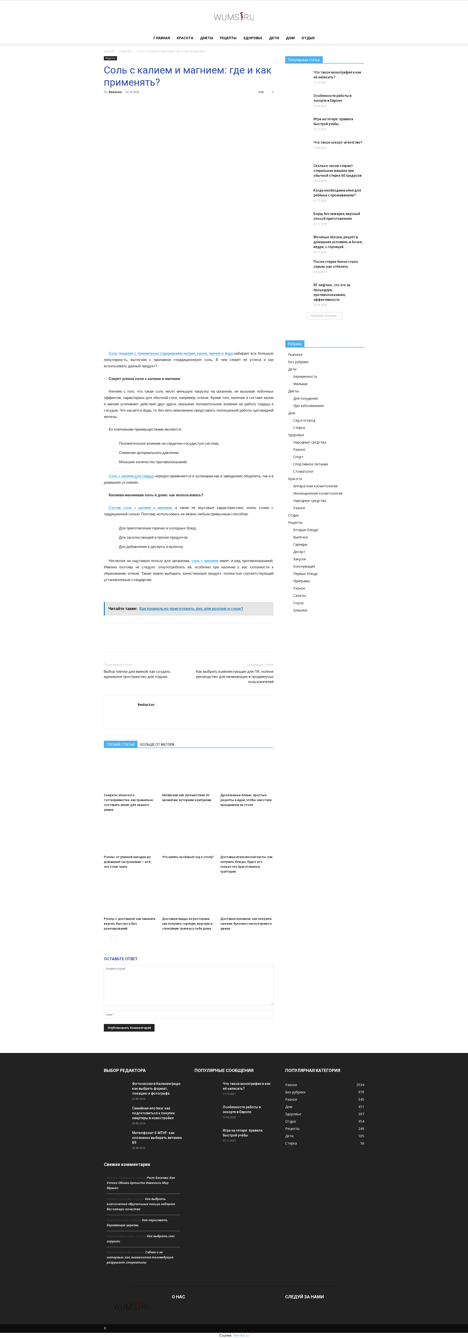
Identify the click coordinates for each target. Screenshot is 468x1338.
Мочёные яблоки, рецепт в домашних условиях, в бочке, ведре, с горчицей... (337, 242)
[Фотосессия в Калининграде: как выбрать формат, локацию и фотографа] (116, 1089)
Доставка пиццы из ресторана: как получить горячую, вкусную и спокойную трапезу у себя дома (187, 923)
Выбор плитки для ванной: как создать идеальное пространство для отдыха (137, 674)
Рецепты (228, 38)
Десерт (299, 551)
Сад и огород (304, 420)
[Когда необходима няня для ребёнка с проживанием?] (297, 196)
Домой (109, 51)
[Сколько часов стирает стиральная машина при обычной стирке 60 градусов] (297, 171)
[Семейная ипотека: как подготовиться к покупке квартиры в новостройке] (116, 1114)
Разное (299, 449)
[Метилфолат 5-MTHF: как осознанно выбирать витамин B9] (116, 1138)
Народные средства (309, 442)
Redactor (115, 92)
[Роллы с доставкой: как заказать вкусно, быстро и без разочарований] (130, 896)
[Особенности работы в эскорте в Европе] (297, 101)
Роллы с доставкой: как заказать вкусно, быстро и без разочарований (130, 923)
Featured (295, 354)
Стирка (299, 427)
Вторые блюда (305, 529)
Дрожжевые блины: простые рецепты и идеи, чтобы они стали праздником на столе (246, 800)
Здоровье (252, 38)
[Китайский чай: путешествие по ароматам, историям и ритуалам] (188, 773)
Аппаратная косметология (315, 486)
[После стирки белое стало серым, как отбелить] (297, 267)
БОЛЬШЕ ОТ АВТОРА (157, 745)
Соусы (298, 602)
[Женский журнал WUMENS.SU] (234, 16)
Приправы (301, 581)
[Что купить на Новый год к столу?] (188, 834)
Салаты (299, 595)
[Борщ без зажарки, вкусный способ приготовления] (297, 219)
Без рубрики (298, 362)
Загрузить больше (323, 316)
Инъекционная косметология (317, 493)
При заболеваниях (308, 405)
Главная (162, 38)
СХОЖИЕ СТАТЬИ (121, 745)
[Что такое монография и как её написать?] (297, 78)
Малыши (300, 383)
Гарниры (300, 544)
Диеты (206, 38)
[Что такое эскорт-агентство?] (297, 148)
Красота (185, 38)
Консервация (304, 566)
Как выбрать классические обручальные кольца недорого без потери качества (141, 1204)
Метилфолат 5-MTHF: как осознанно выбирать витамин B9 (157, 1137)
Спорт (298, 456)
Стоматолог (303, 471)
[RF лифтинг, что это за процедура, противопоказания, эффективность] (297, 291)
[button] (358, 38)
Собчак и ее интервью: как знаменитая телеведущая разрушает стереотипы (140, 1257)
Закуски (299, 559)
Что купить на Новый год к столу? (188, 857)
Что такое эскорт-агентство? (337, 142)
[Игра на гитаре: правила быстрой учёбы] (297, 125)
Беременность (305, 376)
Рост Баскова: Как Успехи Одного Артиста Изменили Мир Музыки (141, 1182)
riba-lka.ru (241, 1335)
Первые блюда (305, 573)
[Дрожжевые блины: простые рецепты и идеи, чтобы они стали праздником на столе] (246, 773)
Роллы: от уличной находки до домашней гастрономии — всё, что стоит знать (127, 861)
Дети (274, 38)
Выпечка (300, 537)
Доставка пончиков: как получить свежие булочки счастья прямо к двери (246, 923)
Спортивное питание (310, 464)
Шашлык (300, 610)
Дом (290, 38)
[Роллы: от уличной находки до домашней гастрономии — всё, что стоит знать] (130, 834)
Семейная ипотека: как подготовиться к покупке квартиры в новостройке (153, 1113)
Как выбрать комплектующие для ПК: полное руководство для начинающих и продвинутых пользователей (234, 676)
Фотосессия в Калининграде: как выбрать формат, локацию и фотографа (156, 1088)
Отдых (308, 38)
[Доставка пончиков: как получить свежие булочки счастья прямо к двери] (246, 896)
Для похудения (305, 398)
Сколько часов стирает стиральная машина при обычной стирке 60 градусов (337, 170)
